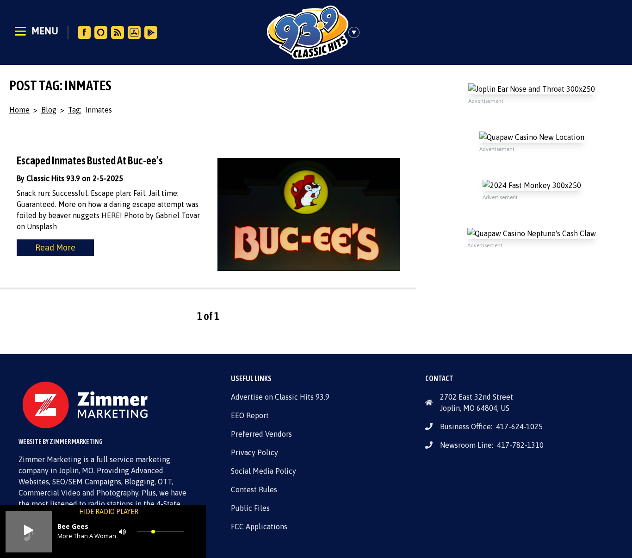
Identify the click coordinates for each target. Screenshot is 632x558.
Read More (55, 247)
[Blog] (117, 32)
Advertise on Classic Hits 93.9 (280, 397)
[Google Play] (151, 32)
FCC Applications (259, 526)
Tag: (74, 110)
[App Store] (134, 32)
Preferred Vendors (261, 434)
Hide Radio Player (108, 511)
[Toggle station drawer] (356, 32)
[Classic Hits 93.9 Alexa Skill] (101, 32)
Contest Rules (254, 489)
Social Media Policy (263, 471)
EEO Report (250, 415)
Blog (48, 110)
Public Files (250, 508)
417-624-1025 (519, 426)
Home (19, 110)
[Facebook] (84, 32)
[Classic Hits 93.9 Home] (307, 32)
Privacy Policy (254, 452)
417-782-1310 (520, 445)
